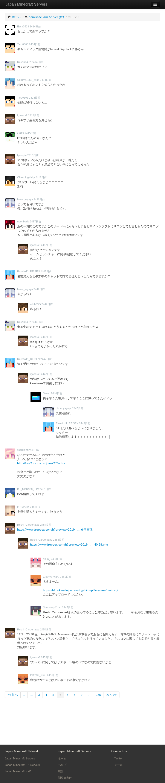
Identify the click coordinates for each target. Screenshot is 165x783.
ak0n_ (46, 559)
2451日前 (45, 489)
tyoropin (22, 155)
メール (118, 764)
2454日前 (45, 524)
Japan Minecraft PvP (18, 771)
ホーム (62, 758)
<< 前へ (13, 694)
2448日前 (34, 450)
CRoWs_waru (51, 576)
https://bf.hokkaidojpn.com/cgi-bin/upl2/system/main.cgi (80, 590)
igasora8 (22, 115)
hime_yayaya (25, 199)
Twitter (117, 758)
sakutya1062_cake (28, 79)
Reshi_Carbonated (28, 524)
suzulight (22, 450)
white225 (35, 304)
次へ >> (111, 694)
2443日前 (37, 322)
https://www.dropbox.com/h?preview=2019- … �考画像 (55, 529)
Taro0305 (22, 44)
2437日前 (35, 221)
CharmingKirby (26, 177)
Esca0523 (23, 26)
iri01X (20, 133)
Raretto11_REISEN (28, 271)
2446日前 (56, 393)
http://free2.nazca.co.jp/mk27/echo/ (41, 463)
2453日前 (35, 507)
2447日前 (46, 359)
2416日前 (32, 155)
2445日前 (77, 408)
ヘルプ (62, 764)
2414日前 (35, 26)
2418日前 (41, 177)
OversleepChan (52, 607)
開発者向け (65, 777)
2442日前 (46, 271)
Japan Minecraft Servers (26, 4)
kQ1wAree (23, 507)
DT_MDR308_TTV (28, 489)
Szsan (46, 393)
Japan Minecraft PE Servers (22, 764)
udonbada (23, 221)
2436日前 (39, 199)
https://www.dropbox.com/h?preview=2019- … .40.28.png (69, 544)
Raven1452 (24, 62)
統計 (61, 771)
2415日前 (30, 133)
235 (98, 694)
